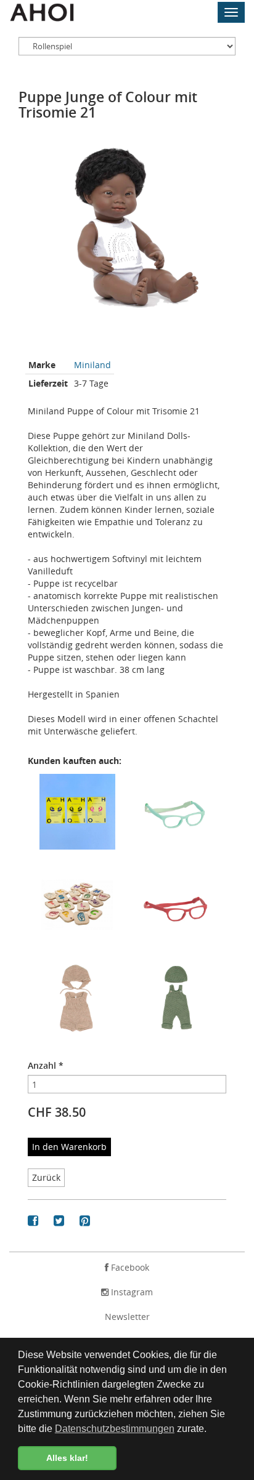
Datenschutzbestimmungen (114, 1428)
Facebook (129, 1267)
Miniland (92, 365)
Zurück (46, 1177)
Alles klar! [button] (67, 1458)
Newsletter (127, 1316)
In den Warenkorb (69, 1146)
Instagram (131, 1292)
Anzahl (45, 1065)
